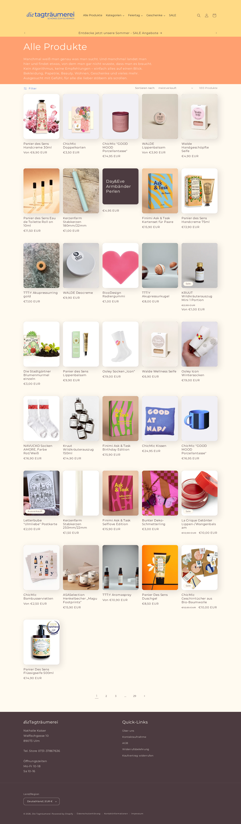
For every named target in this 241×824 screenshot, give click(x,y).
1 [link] (96, 696)
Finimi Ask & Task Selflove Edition (117, 522)
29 (134, 696)
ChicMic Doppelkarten (74, 145)
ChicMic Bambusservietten (38, 596)
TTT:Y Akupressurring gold (40, 294)
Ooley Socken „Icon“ (119, 371)
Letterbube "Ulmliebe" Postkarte (40, 522)
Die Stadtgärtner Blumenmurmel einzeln (37, 375)
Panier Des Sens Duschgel (155, 596)
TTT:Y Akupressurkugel (156, 294)
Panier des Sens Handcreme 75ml (196, 220)
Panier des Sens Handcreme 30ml (37, 145)
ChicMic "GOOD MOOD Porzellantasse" (115, 147)
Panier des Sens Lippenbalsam (75, 373)
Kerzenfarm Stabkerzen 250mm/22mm (75, 524)
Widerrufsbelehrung (135, 749)
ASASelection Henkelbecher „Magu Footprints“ (80, 598)
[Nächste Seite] (144, 696)
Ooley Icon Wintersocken (193, 373)
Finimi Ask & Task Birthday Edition (117, 447)
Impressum (137, 813)
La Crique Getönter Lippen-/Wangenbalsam (199, 524)
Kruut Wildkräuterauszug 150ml (78, 449)
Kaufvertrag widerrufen (137, 755)
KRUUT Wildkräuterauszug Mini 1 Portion (197, 296)
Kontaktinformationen (116, 813)
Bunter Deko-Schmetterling (153, 522)
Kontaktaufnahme (134, 736)
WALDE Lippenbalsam (153, 145)
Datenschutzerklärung (89, 813)
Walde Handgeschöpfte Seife (195, 147)
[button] (199, 15)
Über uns (128, 730)
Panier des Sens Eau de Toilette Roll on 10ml (39, 221)
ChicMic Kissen (154, 446)
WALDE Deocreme (78, 292)
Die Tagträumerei (41, 814)
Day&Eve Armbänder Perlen (118, 186)
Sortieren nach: (145, 88)
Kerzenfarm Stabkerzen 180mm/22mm (75, 221)
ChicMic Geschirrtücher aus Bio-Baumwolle (197, 598)
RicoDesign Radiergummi (114, 294)
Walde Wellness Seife (159, 371)
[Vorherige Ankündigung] (25, 33)
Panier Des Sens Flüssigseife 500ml (38, 671)
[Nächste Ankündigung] (216, 33)
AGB (125, 743)
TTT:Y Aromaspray (117, 595)
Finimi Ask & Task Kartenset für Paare (157, 220)
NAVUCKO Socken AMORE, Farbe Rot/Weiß (37, 449)
